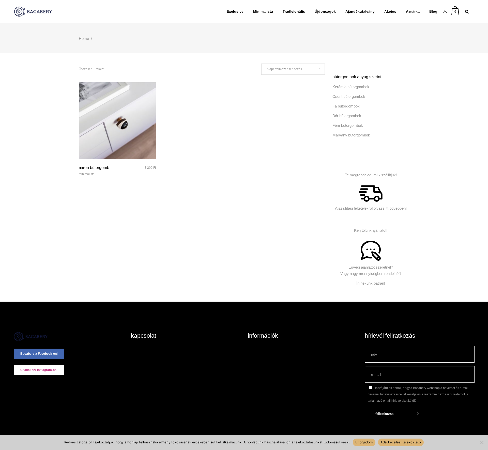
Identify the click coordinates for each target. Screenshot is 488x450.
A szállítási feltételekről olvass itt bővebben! (371, 208)
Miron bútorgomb (94, 167)
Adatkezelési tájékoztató (400, 442)
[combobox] (293, 69)
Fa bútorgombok (346, 106)
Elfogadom (364, 442)
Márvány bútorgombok (351, 135)
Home (84, 38)
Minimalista (87, 174)
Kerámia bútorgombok (350, 87)
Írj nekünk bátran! (370, 283)
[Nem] (481, 442)
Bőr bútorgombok (346, 116)
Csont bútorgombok (348, 96)
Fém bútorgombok (347, 125)
